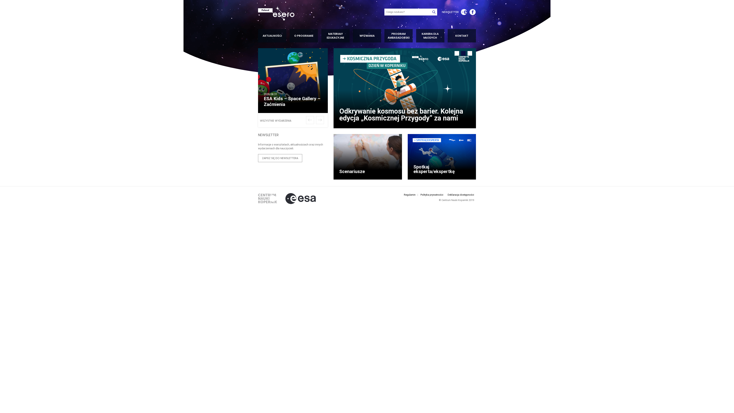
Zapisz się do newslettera (280, 158)
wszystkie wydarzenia (275, 121)
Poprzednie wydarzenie (310, 120)
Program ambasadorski (399, 36)
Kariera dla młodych (430, 36)
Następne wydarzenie (320, 120)
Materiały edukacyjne (335, 36)
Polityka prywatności (432, 194)
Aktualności (272, 36)
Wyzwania (367, 36)
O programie (303, 36)
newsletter (450, 12)
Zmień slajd (457, 53)
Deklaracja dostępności (461, 194)
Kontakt (461, 36)
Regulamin (410, 194)
